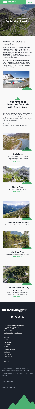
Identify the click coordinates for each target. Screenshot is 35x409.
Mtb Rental (7, 352)
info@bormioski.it (8, 333)
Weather (6, 339)
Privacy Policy (8, 342)
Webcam (6, 337)
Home (6, 18)
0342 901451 (9, 330)
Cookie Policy (7, 344)
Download (6, 361)
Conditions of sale (9, 347)
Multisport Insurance (9, 349)
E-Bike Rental (7, 354)
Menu (30, 2)
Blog (5, 359)
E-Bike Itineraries (8, 356)
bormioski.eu (18, 333)
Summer (12, 18)
